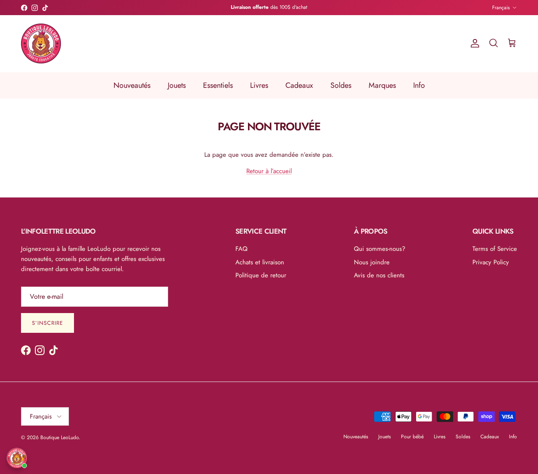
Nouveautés (131, 85)
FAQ (241, 248)
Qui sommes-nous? (379, 248)
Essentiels (218, 85)
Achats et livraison (259, 262)
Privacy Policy (490, 262)
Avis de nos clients (379, 275)
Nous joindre (372, 262)
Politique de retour (260, 275)
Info (419, 85)
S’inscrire (47, 323)
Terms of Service (494, 248)
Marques (382, 85)
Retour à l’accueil (269, 171)
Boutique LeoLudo (59, 437)
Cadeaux (299, 85)
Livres (259, 85)
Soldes (340, 85)
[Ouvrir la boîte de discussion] (17, 458)
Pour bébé (412, 436)
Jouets (177, 85)
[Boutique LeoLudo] (41, 43)
